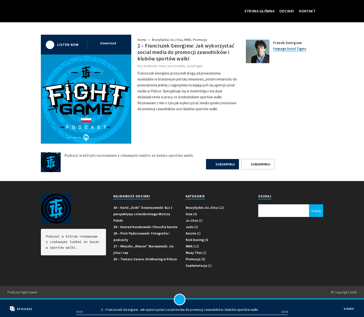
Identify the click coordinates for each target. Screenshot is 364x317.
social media (176, 66)
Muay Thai (194, 252)
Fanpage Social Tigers (289, 49)
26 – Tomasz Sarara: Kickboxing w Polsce (145, 259)
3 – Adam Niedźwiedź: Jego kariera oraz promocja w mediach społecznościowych (255, 151)
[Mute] (284, 304)
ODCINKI (286, 11)
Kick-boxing (195, 240)
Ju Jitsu (192, 220)
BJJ (139, 66)
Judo (189, 227)
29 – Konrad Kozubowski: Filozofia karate (145, 227)
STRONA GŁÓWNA (259, 11)
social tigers (195, 66)
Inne (189, 214)
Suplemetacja (196, 265)
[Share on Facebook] (350, 305)
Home (141, 40)
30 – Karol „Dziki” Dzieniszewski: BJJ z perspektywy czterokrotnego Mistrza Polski (142, 214)
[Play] (180, 299)
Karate (191, 233)
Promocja (200, 40)
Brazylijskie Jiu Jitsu (167, 40)
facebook (150, 66)
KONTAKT (307, 11)
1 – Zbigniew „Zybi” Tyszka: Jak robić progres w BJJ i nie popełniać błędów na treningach (115, 151)
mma (162, 66)
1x (80, 304)
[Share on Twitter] (350, 312)
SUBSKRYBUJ (225, 164)
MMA (187, 40)
